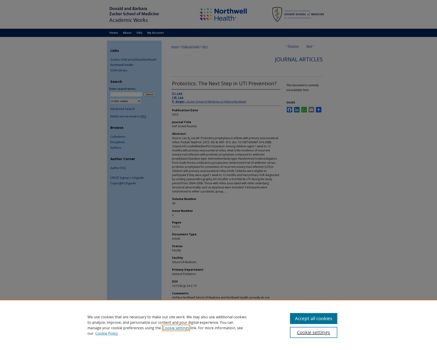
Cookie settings (176, 327)
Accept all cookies (313, 318)
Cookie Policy (106, 333)
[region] (218, 325)
